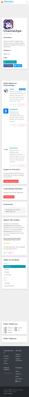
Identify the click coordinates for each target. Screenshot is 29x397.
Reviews (6, 269)
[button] (27, 2)
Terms (5, 393)
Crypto (5, 361)
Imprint (17, 376)
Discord (6, 363)
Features (6, 272)
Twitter (19, 66)
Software (6, 356)
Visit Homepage (11, 62)
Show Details (22, 104)
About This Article (9, 286)
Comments (7, 283)
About (17, 371)
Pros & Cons (7, 275)
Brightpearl (14, 109)
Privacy (10, 393)
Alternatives (7, 266)
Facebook (9, 66)
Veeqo (12, 89)
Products (6, 358)
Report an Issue (8, 373)
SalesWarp (14, 148)
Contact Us (18, 374)
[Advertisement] (14, 11)
